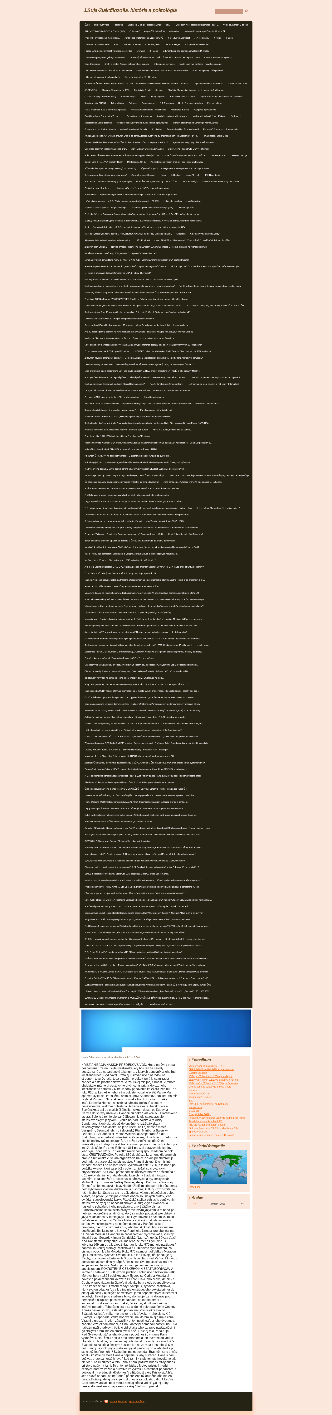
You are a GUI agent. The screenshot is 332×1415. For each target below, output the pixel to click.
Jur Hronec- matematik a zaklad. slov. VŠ (143, 38)
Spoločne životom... (199, 1131)
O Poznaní (134, 31)
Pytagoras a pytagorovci (204, 110)
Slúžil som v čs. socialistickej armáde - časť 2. (197, 25)
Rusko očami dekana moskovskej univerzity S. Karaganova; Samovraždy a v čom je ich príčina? (130, 286)
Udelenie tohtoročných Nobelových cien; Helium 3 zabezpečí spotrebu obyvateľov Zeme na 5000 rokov (133, 305)
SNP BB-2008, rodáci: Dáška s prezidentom (211, 1069)
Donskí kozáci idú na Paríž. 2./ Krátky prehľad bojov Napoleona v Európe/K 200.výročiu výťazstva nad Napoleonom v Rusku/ (143, 945)
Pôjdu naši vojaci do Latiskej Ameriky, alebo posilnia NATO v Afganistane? (175, 168)
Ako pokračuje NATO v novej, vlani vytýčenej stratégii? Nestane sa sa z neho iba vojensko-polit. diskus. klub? (136, 632)
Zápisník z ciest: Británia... (143, 175)
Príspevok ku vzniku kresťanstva (100, 129)
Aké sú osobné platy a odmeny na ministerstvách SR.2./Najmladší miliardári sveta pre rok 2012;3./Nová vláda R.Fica (139, 332)
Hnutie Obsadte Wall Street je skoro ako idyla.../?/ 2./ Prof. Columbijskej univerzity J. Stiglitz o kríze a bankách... (136, 802)
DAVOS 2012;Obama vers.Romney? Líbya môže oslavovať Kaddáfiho (117, 841)
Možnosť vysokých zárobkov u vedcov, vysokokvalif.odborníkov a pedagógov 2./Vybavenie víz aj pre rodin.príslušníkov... (141, 665)
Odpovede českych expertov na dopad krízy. (106, 149)
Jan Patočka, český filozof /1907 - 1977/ (165, 521)
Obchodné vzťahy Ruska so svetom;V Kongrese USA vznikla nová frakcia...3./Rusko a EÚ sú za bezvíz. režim (136, 671)
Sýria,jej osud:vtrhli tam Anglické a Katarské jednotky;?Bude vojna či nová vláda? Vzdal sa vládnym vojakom (135, 861)
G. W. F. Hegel (173, 44)
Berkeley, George (239, 155)
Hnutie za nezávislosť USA (97, 44)
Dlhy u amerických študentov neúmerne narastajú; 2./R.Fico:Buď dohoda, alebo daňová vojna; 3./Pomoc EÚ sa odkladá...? (142, 867)
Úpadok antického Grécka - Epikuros (209, 116)
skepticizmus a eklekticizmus (98, 123)
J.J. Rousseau (167, 103)
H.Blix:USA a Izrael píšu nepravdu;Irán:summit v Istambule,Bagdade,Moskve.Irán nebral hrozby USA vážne (134, 932)
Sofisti (143, 96)
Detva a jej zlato (186, 207)
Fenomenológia (214, 103)
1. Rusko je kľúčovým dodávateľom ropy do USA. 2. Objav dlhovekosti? (118, 273)
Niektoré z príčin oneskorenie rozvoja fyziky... (153, 207)
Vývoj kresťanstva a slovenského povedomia (222, 96)
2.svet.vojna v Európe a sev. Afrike (147, 149)
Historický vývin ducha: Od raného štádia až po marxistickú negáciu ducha (165, 57)
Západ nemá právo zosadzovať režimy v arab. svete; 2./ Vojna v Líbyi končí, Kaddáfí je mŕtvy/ (128, 612)
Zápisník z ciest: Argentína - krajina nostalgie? (106, 207)
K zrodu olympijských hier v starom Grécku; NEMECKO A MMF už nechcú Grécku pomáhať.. (128, 234)
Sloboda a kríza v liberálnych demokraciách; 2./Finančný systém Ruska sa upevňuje (209, 475)
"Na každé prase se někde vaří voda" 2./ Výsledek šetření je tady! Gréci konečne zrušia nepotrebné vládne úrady (138, 403)
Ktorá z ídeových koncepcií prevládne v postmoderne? (110, 410)
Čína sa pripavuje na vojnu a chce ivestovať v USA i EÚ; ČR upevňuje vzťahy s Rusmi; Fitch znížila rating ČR (136, 789)
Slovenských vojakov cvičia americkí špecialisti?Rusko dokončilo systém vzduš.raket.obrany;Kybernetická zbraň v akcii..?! (142, 625)
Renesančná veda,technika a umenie (220, 129)
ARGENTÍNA (91, 90)
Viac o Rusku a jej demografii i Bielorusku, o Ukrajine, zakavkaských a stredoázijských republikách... (131, 554)
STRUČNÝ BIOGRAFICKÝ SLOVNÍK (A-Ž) (105, 31)
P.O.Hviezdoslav (213, 175)
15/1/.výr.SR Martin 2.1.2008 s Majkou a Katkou (213, 1079)
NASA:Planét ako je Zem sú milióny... (167, 384)
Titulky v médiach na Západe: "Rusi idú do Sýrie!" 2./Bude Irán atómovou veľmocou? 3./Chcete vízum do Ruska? (137, 390)
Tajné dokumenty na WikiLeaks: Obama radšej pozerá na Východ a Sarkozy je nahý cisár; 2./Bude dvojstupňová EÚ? (139, 364)
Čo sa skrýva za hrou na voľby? (205, 234)
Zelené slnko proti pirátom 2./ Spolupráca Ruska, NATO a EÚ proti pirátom (119, 658)
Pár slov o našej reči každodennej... (156, 410)
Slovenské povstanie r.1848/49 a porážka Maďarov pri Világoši (114, 1004)
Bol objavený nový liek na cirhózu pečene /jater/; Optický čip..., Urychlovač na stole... (124, 678)
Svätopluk (181, 234)
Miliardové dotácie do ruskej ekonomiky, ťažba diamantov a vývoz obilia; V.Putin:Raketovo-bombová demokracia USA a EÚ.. (142, 593)
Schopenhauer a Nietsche (196, 44)
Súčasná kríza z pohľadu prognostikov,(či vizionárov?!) (110, 168)
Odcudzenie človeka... (164, 64)
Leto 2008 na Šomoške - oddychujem (208, 1104)
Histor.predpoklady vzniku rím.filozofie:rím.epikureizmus (142, 123)
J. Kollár (217, 38)
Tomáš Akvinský (193, 175)
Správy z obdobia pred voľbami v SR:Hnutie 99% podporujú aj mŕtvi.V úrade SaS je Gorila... (127, 874)
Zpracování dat (136, 1401)
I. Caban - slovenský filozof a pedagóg (102, 77)
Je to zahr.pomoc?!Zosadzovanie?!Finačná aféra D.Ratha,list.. (193, 482)
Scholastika (156, 129)
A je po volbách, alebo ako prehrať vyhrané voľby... (108, 240)
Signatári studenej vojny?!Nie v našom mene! (193, 142)
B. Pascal (153, 51)
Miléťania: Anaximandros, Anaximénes (148, 110)
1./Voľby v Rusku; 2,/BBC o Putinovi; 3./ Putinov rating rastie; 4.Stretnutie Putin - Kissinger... (127, 750)
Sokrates (133, 103)
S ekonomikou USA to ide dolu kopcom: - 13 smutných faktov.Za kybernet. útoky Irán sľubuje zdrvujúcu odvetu (136, 325)
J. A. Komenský (201, 38)
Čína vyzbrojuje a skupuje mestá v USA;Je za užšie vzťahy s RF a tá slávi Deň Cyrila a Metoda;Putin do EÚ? (135, 893)
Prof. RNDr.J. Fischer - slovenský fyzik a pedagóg (108, 181)
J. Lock (229, 38)
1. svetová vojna (128, 96)
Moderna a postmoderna (206, 403)
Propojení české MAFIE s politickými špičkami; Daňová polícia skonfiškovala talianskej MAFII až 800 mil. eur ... (136, 377)
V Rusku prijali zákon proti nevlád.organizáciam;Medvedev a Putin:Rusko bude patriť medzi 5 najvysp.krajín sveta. (138, 462)
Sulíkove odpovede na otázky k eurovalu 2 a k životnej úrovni (113, 521)
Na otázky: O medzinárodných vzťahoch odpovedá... (217, 377)
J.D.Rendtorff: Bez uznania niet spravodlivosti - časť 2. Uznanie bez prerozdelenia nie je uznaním (130, 782)
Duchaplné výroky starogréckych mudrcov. (105, 57)
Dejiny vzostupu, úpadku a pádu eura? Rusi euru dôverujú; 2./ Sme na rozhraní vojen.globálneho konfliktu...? (135, 808)
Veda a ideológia (190, 181)
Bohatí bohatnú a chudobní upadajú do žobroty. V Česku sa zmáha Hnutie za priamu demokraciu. (130, 541)
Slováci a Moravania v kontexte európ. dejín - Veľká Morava (195, 90)
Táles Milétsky (117, 103)
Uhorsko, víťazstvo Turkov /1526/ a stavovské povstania (142, 188)
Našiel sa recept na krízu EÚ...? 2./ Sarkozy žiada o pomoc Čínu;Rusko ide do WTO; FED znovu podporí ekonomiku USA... (142, 736)
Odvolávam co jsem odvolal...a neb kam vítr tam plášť (214, 384)
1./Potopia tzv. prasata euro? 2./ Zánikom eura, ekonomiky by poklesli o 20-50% (122, 201)
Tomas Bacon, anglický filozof (216, 136)
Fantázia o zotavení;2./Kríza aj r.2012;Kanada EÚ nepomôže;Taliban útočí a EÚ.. (122, 253)
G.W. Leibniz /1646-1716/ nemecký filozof (142, 44)
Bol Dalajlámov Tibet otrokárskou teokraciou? (106, 175)
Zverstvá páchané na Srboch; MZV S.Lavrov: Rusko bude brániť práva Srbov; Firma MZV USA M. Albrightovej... (137, 769)
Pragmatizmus (148, 103)
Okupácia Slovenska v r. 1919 (115, 90)
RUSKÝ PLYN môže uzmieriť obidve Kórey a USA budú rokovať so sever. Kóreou (122, 586)
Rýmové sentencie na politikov (209, 83)
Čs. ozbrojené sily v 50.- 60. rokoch (141, 77)
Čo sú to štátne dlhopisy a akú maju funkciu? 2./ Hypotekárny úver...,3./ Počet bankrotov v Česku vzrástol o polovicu (139, 697)
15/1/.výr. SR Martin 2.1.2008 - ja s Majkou (210, 1076)
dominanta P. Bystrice (200, 1097)
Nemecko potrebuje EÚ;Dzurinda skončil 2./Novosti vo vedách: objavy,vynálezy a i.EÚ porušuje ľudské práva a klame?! (140, 854)
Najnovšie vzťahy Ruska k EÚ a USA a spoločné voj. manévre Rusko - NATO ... (122, 449)
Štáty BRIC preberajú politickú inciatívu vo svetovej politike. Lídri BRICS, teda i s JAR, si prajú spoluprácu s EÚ (136, 684)
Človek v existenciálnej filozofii (218, 57)
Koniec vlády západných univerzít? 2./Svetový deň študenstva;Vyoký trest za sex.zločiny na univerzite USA (135, 227)
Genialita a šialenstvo (154, 397)
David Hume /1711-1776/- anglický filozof (104, 162)
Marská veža (195, 1107)
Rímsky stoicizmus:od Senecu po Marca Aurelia (195, 123)
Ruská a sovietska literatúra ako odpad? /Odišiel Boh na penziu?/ (115, 384)
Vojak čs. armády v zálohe (235, 25)
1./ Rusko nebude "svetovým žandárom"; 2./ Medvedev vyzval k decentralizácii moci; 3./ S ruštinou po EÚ (134, 730)
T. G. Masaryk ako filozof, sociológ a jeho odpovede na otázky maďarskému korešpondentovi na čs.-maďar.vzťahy (138, 508)
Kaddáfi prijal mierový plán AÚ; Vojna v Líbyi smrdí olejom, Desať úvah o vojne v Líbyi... (125, 475)
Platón (163, 175)
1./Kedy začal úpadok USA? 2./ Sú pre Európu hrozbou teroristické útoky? (119, 318)
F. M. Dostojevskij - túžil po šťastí (208, 70)
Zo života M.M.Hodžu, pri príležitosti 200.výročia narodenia (112, 397)
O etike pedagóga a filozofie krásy (100, 96)
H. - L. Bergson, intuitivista (190, 103)
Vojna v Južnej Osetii (237, 83)
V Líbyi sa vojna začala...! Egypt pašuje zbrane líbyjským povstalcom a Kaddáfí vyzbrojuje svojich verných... (135, 469)
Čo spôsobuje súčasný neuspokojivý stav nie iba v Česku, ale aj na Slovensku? (122, 482)
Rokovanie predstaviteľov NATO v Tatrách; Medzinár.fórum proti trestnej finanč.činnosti (125, 266)
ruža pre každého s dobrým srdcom (207, 1124)
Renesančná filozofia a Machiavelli (183, 129)
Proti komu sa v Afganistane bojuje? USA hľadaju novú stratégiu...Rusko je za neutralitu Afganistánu (131, 194)
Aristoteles (174, 31)
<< (194, 1204)
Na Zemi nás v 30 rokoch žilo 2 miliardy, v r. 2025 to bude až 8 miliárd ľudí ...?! (121, 560)
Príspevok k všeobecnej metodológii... (102, 38)
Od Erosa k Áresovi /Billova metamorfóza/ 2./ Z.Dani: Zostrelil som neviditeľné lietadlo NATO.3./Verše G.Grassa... (137, 83)
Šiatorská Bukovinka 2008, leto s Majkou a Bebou (214, 1128)
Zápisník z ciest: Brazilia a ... (98, 188)
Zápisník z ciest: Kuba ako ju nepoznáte (220, 181)
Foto (191, 1100)
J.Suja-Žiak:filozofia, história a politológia (130, 10)
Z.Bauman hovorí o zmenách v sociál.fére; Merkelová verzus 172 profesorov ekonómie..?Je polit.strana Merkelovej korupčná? (144, 358)
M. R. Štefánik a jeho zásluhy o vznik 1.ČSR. (157, 181)
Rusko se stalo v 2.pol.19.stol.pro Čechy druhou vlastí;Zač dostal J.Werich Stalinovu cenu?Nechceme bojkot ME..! (138, 312)
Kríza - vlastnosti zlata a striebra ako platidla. (105, 110)
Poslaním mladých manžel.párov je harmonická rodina (217, 1118)
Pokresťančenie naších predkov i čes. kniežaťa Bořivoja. (176, 162)
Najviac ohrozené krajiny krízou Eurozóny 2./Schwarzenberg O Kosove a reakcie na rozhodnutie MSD (159, 247)
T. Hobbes (176, 175)
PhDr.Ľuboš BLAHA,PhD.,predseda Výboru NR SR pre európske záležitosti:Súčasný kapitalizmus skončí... (134, 952)
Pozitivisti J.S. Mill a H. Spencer (148, 90)
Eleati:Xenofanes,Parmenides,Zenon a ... (103, 116)
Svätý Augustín (158, 96)
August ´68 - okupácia (154, 31)
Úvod (87, 25)
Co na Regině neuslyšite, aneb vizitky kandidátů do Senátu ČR (215, 305)
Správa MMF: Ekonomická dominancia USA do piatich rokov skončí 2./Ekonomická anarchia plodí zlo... (132, 488)
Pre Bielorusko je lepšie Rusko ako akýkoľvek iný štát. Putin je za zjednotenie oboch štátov (127, 495)
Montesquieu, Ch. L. (136, 162)
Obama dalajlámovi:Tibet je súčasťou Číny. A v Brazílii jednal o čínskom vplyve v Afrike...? (126, 142)
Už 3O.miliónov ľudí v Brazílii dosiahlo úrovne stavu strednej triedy (210, 286)
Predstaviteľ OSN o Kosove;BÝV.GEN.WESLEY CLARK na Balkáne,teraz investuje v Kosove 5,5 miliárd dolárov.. (137, 299)
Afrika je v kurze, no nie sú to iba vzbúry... (172, 430)
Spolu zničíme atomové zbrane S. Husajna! (211, 1135)
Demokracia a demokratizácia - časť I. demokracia (108, 70)
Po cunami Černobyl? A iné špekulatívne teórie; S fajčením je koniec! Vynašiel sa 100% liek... (128, 456)
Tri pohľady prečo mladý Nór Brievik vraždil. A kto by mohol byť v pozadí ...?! (120, 573)
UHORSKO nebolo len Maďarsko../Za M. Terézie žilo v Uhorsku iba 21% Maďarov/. (172, 351)
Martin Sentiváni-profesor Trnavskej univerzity (200, 64)
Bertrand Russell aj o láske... (183, 96)
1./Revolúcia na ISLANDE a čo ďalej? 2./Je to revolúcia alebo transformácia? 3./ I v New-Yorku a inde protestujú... (137, 514)
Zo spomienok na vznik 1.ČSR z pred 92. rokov (107, 351)
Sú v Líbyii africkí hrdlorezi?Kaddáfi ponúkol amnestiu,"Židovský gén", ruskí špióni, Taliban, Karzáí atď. (184, 240)
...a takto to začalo (198, 1073)
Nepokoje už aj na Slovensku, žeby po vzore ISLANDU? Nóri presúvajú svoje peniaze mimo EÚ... (130, 756)
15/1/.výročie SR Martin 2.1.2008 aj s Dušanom (213, 1083)
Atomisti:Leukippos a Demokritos (172, 116)
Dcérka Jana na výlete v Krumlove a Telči (210, 1086)
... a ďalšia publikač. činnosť (160, 1004)
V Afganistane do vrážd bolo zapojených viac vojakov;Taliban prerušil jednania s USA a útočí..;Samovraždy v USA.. (138, 919)
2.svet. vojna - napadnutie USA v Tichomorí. (188, 149)
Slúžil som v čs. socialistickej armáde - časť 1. (149, 25)
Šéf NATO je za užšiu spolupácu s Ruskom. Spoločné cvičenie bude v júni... (205, 266)
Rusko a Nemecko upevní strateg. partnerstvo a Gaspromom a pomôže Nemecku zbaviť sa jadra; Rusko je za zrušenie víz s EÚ (145, 580)
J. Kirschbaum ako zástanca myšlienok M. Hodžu (186, 51)
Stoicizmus (236, 116)
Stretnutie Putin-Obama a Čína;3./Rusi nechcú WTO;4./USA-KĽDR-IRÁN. (119, 821)
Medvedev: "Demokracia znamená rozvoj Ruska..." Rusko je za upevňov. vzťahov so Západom (129, 338)
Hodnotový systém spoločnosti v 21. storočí (204, 31)
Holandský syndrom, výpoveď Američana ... (184, 201)
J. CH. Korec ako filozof (179, 38)
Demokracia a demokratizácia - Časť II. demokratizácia (162, 70)
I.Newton (141, 51)
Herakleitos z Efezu (180, 110)
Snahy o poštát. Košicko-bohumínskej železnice (127, 64)
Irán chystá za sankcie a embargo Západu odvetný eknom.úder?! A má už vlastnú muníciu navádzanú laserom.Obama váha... (143, 834)
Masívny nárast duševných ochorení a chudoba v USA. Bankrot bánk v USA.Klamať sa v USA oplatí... (132, 279)
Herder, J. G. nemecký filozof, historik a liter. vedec (108, 51)
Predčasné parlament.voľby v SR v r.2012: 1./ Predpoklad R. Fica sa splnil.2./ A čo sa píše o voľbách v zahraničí (137, 906)
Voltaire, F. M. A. (218, 155)
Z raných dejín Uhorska (96, 247)
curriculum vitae (101, 25)
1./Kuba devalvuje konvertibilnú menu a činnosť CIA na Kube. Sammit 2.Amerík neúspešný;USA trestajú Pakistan (137, 260)
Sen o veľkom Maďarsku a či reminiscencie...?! (218, 508)
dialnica (193, 1090)
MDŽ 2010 (194, 1111)
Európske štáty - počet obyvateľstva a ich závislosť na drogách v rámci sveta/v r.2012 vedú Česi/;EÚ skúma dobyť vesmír (142, 214)
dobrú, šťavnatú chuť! (200, 1093)
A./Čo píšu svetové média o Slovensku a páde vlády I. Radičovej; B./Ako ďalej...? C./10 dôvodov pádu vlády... (135, 717)
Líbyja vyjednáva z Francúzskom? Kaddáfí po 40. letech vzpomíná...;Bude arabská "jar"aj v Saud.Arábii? (133, 501)
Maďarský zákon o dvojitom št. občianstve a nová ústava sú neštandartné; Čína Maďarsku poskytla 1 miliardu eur (138, 292)
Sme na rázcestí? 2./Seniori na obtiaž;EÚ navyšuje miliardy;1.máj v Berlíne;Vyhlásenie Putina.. (128, 416)
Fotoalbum (118, 25)
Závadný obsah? (118, 1401)
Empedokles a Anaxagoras (139, 116)
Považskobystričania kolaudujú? (205, 1121)
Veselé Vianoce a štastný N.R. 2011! (207, 1066)
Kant (116, 44)
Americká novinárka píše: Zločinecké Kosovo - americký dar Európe (116, 430)
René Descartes (92, 64)
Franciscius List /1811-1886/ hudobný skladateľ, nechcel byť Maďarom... (118, 436)
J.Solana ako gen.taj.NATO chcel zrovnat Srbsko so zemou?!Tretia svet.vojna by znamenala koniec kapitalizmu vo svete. (141, 136)
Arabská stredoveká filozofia (133, 129)
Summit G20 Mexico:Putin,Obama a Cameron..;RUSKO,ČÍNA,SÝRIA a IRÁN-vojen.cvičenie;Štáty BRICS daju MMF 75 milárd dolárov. (147, 998)
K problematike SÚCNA (95, 103)
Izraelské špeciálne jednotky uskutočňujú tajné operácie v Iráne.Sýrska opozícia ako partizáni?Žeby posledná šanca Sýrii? (142, 547)
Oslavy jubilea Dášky (200, 1114)
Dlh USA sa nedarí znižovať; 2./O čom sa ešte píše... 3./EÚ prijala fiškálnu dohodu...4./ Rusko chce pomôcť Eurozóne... (140, 795)
